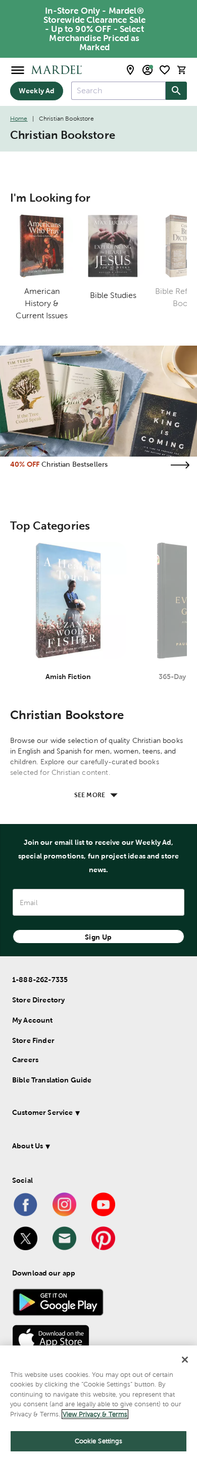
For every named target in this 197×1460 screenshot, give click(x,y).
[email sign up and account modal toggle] (147, 70)
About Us (27, 1146)
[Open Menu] (17, 69)
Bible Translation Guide (51, 1080)
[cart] (182, 69)
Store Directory (38, 1000)
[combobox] (118, 91)
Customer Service (42, 1112)
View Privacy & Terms (95, 1414)
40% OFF (24, 464)
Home (19, 118)
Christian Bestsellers (74, 464)
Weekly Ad (37, 91)
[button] (96, 1114)
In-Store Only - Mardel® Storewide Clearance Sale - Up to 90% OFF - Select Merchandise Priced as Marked (94, 29)
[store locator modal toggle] (130, 70)
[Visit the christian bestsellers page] (180, 465)
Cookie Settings (99, 1441)
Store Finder (33, 1040)
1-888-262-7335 (40, 980)
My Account (32, 1020)
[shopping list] (165, 70)
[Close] (185, 1360)
